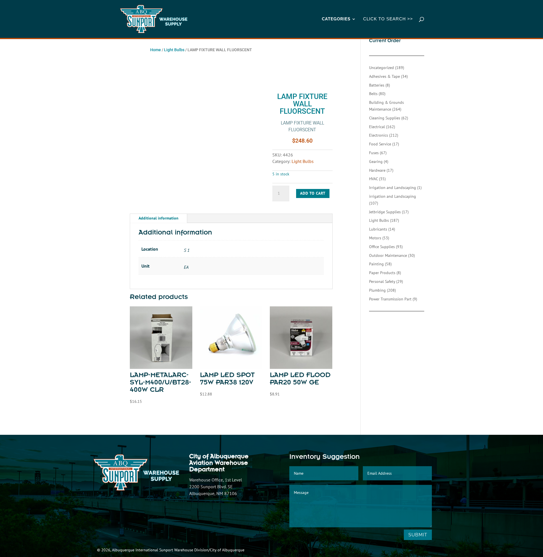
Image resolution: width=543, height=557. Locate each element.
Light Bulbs (174, 50)
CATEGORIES (336, 19)
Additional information (158, 218)
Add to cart (313, 193)
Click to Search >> (388, 19)
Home (155, 50)
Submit (417, 534)
